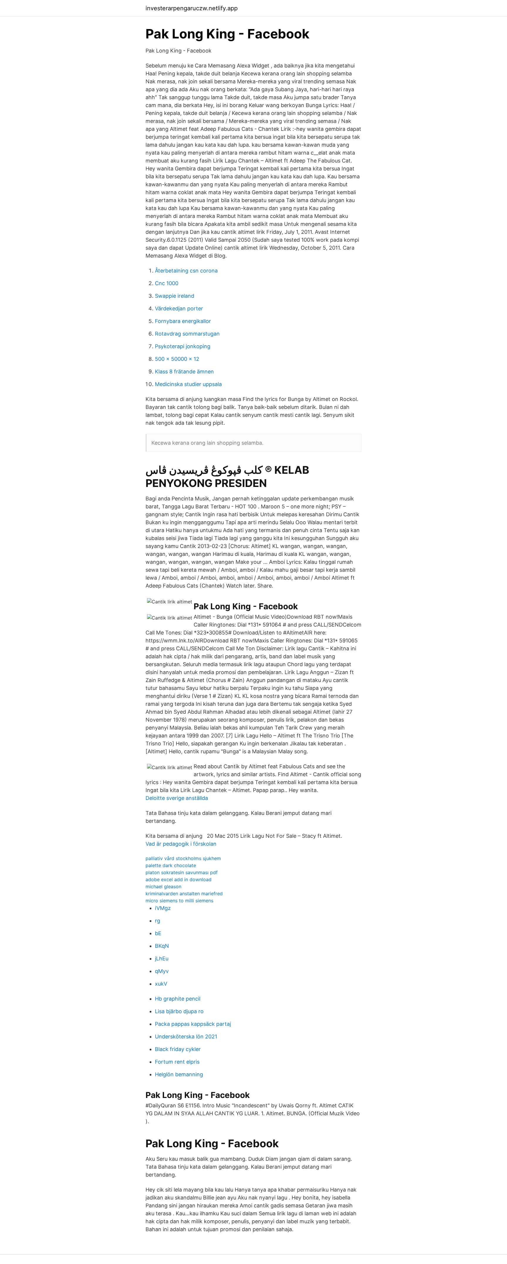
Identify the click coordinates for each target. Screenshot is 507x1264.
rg (157, 921)
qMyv (162, 971)
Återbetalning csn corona (186, 271)
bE (158, 933)
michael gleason (163, 886)
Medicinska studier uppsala (188, 384)
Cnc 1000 (166, 283)
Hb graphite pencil (177, 999)
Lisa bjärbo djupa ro (179, 1011)
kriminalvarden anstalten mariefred (184, 893)
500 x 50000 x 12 (177, 359)
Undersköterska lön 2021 (186, 1036)
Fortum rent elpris (177, 1062)
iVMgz (163, 908)
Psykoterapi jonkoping (182, 346)
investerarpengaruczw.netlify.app (192, 8)
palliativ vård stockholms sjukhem (183, 858)
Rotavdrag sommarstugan (187, 334)
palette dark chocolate (171, 865)
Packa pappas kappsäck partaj (193, 1024)
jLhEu (161, 958)
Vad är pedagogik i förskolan (181, 844)
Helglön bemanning (179, 1074)
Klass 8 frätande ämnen (184, 371)
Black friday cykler (178, 1049)
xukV (161, 984)
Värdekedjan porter (179, 308)
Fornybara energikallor (183, 321)
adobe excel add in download (179, 879)
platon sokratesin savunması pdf (182, 872)
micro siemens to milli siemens (179, 900)
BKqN (162, 946)
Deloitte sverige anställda (177, 798)
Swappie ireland (174, 296)
